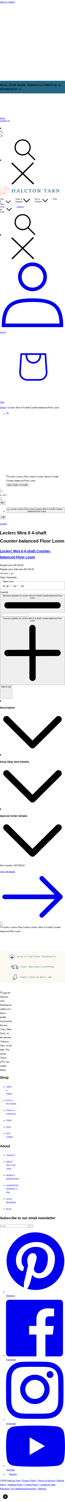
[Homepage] (30, 195)
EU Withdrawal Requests (23, 1488)
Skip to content (7, 2)
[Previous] (1, 491)
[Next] (1, 499)
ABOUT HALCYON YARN (10, 1165)
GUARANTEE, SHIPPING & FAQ (10, 1189)
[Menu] (1, 132)
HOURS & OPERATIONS (10, 1177)
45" (15, 586)
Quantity (4, 592)
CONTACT (10, 1155)
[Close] (1, 923)
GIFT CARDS (9, 1135)
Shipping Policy (15, 1484)
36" (8, 586)
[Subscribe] (31, 1226)
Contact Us (5, 121)
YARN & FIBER (9, 1090)
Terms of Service (46, 1480)
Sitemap (42, 1488)
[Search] (32, 162)
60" (22, 586)
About (2, 118)
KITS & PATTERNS (9, 1102)
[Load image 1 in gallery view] (35, 510)
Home (3, 407)
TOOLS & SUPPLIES (9, 1112)
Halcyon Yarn (13, 1480)
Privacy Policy (29, 1480)
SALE (8, 1127)
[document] (32, 929)
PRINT (9, 1120)
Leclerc (3, 524)
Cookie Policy (31, 1484)
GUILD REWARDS (10, 1201)
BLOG (8, 1209)
